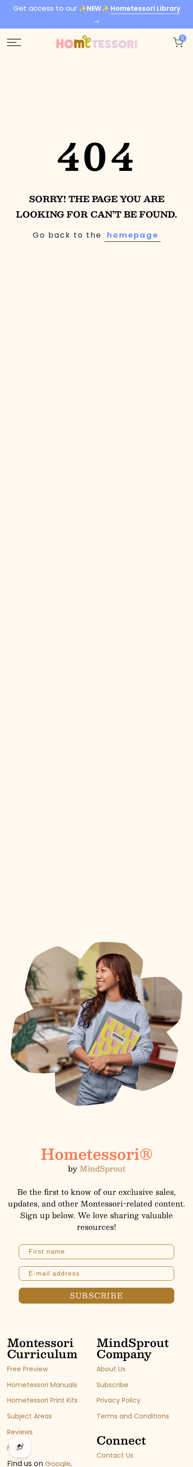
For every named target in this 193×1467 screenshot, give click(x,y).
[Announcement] (96, 14)
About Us (111, 1369)
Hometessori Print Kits (42, 1400)
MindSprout (103, 1169)
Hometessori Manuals (42, 1385)
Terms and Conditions (132, 1416)
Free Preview (27, 1369)
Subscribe (112, 1385)
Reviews (20, 1432)
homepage (132, 235)
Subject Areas (29, 1416)
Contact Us (115, 1455)
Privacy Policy (118, 1400)
